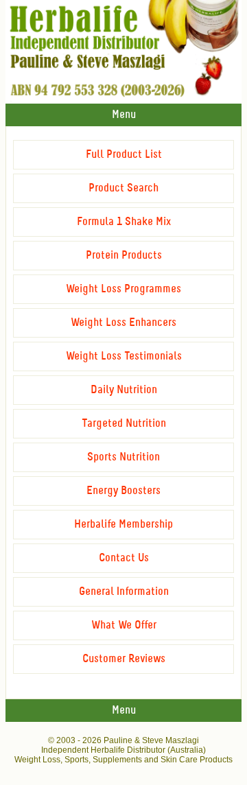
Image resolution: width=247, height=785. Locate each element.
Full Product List (124, 155)
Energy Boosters (123, 491)
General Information (124, 592)
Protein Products (124, 255)
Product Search (123, 188)
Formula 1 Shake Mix (124, 222)
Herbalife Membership (123, 524)
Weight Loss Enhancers (123, 323)
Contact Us (124, 558)
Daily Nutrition (124, 390)
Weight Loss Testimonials (124, 356)
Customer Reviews (123, 659)
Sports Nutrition (123, 457)
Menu (124, 115)
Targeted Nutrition (124, 424)
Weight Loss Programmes (123, 289)
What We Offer (123, 625)
